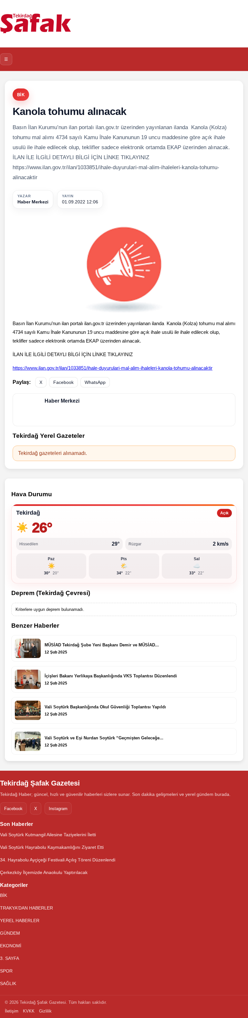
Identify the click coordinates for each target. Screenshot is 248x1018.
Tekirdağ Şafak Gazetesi (40, 783)
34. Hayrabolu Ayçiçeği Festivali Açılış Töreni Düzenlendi (57, 859)
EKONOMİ (10, 945)
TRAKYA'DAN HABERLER (26, 907)
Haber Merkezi (32, 201)
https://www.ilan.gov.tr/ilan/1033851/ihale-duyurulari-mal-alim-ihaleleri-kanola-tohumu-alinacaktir (112, 368)
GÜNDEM (10, 933)
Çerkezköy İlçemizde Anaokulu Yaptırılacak (44, 872)
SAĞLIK (8, 983)
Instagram (58, 808)
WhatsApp (95, 382)
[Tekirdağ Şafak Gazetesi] (35, 23)
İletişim (11, 1011)
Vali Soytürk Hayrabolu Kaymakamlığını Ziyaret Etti (52, 847)
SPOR (6, 970)
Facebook (63, 382)
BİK (21, 94)
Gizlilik (45, 1011)
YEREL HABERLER (19, 920)
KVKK (29, 1011)
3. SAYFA (9, 958)
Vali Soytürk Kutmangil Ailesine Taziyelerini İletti (48, 834)
